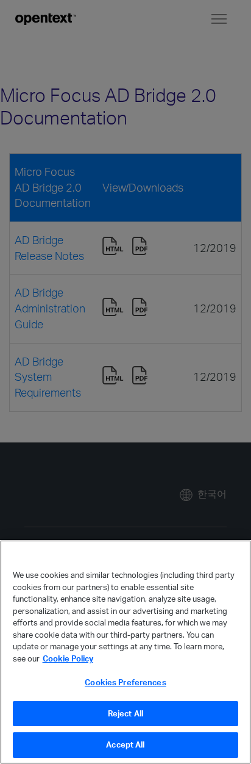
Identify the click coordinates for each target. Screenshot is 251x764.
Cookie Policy (68, 658)
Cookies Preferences (125, 682)
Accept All (125, 744)
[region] (125, 652)
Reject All (125, 713)
